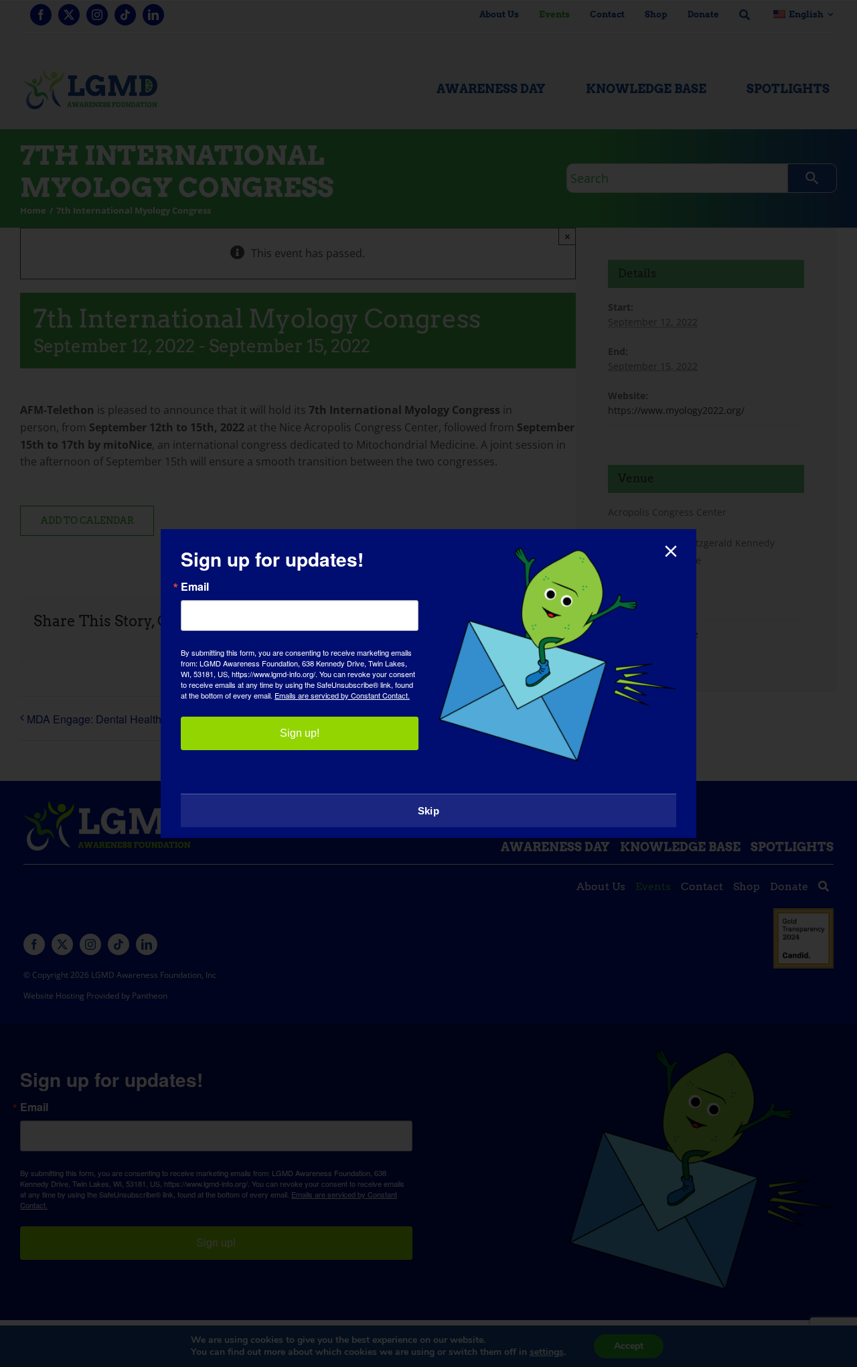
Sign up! (299, 733)
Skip (428, 810)
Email (195, 586)
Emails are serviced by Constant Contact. (342, 695)
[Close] (671, 551)
